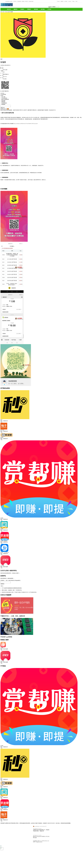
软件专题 (42, 9)
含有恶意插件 (4, 103)
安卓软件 (22, 9)
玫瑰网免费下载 (3, 108)
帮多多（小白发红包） (4, 552)
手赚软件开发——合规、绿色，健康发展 (12, 616)
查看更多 (3, 595)
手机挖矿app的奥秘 (6, 637)
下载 (1, 422)
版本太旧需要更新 (5, 99)
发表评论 (3, 570)
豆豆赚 (1, 647)
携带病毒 (3, 101)
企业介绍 (69, 1)
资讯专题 (36, 9)
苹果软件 (29, 9)
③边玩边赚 (7, 11)
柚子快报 (2, 430)
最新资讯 (15, 9)
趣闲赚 (1, 528)
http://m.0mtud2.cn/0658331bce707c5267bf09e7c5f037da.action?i (26, 123)
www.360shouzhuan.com (44, 840)
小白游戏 (2, 565)
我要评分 (9, 65)
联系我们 (43, 836)
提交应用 (39, 836)
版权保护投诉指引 (51, 823)
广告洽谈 (58, 1)
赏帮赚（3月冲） (3, 808)
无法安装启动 (4, 98)
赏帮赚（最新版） (4, 540)
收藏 (8, 108)
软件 (4, 11)
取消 (4, 107)
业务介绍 (9, 9)
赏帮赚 (1, 518)
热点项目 (65, 1)
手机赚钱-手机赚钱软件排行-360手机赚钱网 (25, 592)
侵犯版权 (3, 104)
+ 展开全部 (3, 112)
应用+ (34, 841)
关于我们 (49, 9)
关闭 (1, 94)
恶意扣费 (3, 100)
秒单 (1, 419)
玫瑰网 (3, 62)
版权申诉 (54, 110)
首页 (1, 11)
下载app (73, 1)
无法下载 (3, 96)
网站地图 (35, 837)
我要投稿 (62, 1)
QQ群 (76, 1)
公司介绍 (47, 836)
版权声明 (35, 836)
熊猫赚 (1, 437)
